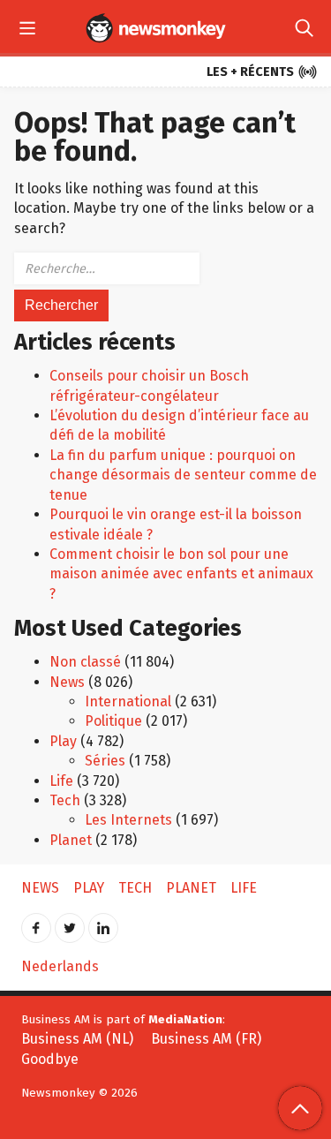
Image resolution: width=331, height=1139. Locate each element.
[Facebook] (36, 922)
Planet (70, 840)
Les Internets (128, 819)
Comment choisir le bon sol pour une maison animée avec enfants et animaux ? (181, 574)
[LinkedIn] (103, 922)
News (67, 682)
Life (61, 781)
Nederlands (60, 966)
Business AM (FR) (206, 1038)
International (128, 701)
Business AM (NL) (77, 1038)
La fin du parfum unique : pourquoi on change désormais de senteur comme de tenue (183, 475)
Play (63, 741)
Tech (64, 800)
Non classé (85, 661)
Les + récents (262, 72)
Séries (105, 760)
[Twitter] (70, 922)
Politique (113, 721)
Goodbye (50, 1059)
